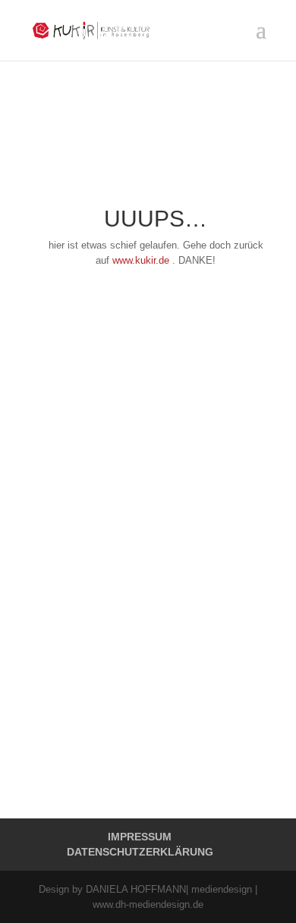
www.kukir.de (140, 260)
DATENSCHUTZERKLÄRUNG (140, 852)
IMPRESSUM (140, 837)
